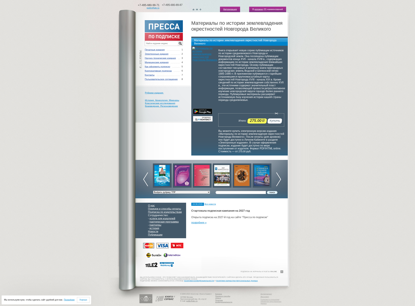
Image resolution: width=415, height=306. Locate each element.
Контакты (149, 75)
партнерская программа (164, 221)
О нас (151, 205)
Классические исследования (160, 103)
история (154, 228)
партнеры (155, 225)
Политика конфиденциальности (223, 301)
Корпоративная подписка (158, 70)
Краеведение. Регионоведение (161, 106)
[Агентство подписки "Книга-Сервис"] (165, 303)
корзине (259, 9)
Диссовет (265, 297)
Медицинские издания (157, 62)
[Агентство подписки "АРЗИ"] (145, 303)
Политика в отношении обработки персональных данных (271, 301)
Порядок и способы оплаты (164, 208)
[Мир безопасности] (202, 174)
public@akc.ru (153, 8)
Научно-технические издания (160, 58)
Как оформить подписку (157, 66)
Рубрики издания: (154, 92)
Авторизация (230, 9)
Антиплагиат (266, 294)
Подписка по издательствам (165, 212)
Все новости (210, 204)
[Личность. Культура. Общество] (182, 174)
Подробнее (69, 300)
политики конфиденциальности (199, 281)
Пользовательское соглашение (161, 79)
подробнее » (199, 222)
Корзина (218, 294)
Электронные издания (156, 54)
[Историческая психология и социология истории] (242, 174)
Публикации (155, 234)
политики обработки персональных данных (237, 281)
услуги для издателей (162, 218)
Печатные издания (155, 49)
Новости (153, 231)
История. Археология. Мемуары (162, 100)
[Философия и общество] (222, 174)
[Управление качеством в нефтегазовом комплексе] (162, 174)
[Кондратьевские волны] (262, 174)
